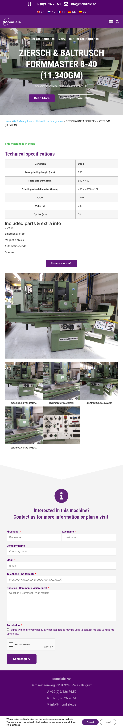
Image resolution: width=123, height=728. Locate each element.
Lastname (68, 531)
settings (16, 725)
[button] (111, 22)
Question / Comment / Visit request (27, 588)
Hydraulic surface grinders (78, 39)
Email (10, 560)
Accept (90, 722)
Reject (108, 722)
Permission (13, 625)
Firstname (13, 531)
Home (8, 121)
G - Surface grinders (39, 39)
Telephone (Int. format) (20, 574)
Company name (16, 546)
